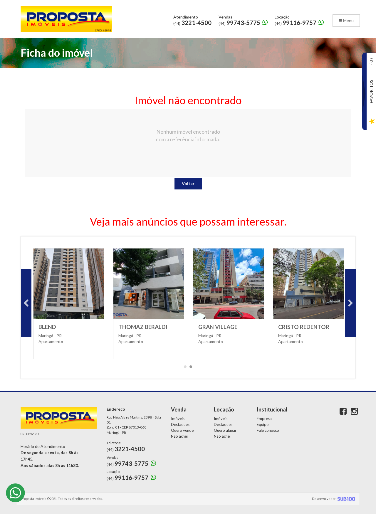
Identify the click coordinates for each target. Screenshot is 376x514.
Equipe (262, 424)
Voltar (188, 183)
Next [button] (350, 303)
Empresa (264, 418)
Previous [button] (26, 303)
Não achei (179, 436)
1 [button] (185, 368)
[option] (69, 303)
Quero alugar (225, 430)
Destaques (180, 424)
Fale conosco (268, 430)
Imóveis (177, 418)
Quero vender (183, 430)
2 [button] (190, 368)
